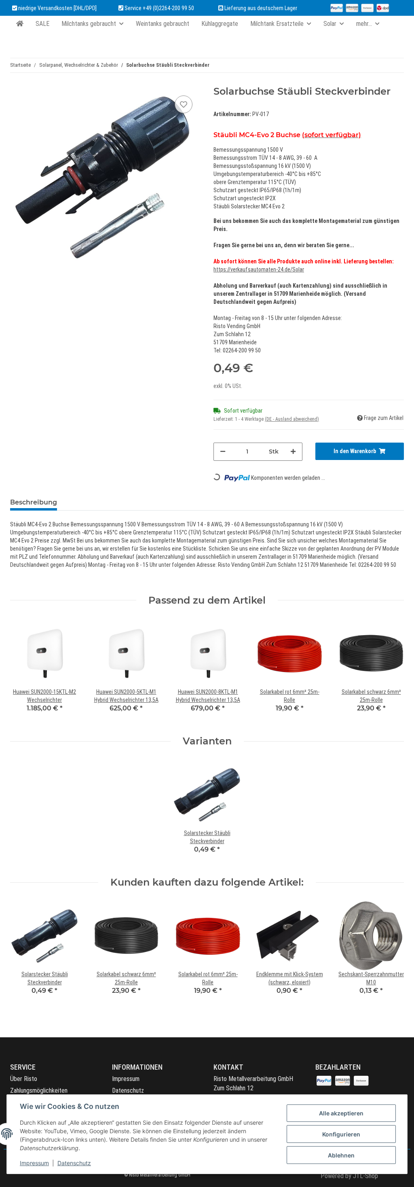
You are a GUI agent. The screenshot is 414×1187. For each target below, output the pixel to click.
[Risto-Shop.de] (20, 24)
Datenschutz (128, 1090)
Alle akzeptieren (341, 1113)
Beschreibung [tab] (33, 502)
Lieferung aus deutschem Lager (260, 8)
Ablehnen (341, 1155)
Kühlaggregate (219, 24)
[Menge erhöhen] (293, 451)
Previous (23, 953)
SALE (42, 24)
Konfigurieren (341, 1134)
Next (390, 953)
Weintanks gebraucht (162, 24)
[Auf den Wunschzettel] (183, 104)
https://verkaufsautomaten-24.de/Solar (258, 269)
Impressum (125, 1079)
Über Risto (23, 1079)
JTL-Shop (365, 1176)
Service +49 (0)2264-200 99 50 (159, 8)
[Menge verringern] (223, 451)
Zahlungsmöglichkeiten (39, 1090)
